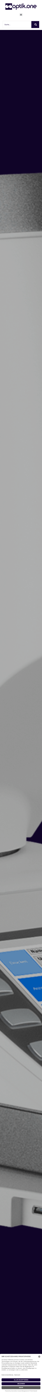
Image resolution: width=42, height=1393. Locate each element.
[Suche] (35, 24)
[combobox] (17, 24)
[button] (21, 14)
